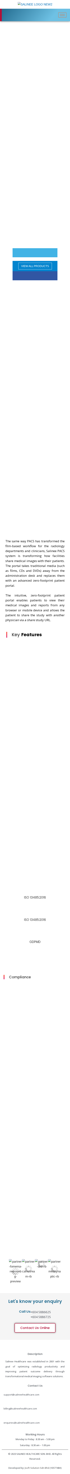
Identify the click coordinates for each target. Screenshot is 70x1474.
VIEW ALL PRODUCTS (35, 266)
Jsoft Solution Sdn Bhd (37, 1467)
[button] (35, 1328)
